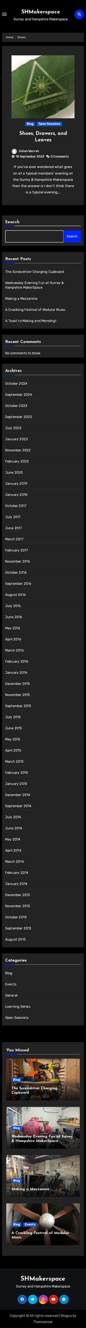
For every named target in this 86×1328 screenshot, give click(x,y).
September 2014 (18, 806)
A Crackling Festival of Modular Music (35, 310)
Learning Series (17, 1007)
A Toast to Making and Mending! (30, 321)
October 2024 (16, 384)
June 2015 (13, 728)
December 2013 (17, 895)
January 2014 (16, 884)
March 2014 (14, 862)
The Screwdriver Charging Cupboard (34, 272)
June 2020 (14, 472)
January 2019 (16, 484)
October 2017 (16, 506)
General (11, 995)
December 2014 (17, 795)
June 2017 (13, 528)
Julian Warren (29, 151)
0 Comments (60, 156)
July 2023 (13, 428)
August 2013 (15, 939)
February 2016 (16, 661)
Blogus (66, 1316)
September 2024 (18, 395)
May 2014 (12, 839)
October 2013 (16, 917)
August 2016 (15, 595)
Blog (30, 124)
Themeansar (42, 1322)
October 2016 (16, 573)
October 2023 (16, 406)
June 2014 (13, 828)
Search (12, 222)
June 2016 (13, 617)
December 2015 (17, 684)
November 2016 (17, 561)
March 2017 (14, 539)
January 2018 (16, 495)
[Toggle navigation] (4, 14)
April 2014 (13, 850)
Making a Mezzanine (21, 299)
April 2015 (13, 750)
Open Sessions (49, 124)
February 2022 (17, 461)
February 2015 (16, 773)
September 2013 (18, 928)
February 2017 (16, 550)
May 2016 (12, 628)
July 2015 (13, 717)
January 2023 (16, 439)
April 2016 (13, 639)
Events (10, 984)
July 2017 (13, 517)
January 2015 (16, 784)
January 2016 (16, 673)
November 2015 (17, 695)
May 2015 (12, 739)
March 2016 (14, 650)
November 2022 (18, 450)
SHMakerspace (40, 12)
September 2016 (18, 584)
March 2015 (14, 762)
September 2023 (18, 417)
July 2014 (13, 817)
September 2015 (18, 706)
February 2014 (16, 873)
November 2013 (17, 906)
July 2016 (13, 606)
